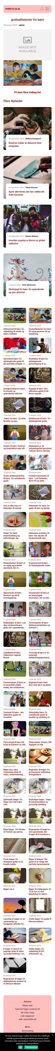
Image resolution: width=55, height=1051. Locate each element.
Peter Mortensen (29, 285)
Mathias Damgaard (33, 139)
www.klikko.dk (29, 1019)
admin (22, 25)
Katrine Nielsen (31, 236)
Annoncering (27, 1031)
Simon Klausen (31, 187)
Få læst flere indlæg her (27, 92)
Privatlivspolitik (31, 1047)
